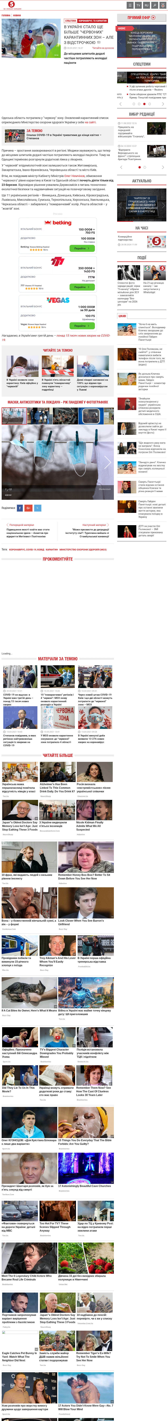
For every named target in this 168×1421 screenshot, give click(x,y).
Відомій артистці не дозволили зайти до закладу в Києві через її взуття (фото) (152, 428)
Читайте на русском (103, 47)
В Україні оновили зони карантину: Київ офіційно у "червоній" (22, 383)
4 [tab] (149, 104)
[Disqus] (58, 610)
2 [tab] (154, 57)
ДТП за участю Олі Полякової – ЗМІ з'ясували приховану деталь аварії (150, 531)
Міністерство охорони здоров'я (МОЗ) (83, 549)
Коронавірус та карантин (93, 20)
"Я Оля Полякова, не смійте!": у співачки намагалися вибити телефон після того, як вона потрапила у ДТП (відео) (151, 357)
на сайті (90, 122)
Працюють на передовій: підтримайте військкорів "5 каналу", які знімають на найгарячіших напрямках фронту (131, 136)
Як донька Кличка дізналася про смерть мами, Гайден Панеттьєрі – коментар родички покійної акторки (151, 381)
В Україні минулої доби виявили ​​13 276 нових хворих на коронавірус (91, 739)
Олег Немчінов (74, 176)
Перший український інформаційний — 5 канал (11, 5)
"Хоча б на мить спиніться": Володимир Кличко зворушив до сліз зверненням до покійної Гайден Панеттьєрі (151, 332)
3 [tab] (144, 104)
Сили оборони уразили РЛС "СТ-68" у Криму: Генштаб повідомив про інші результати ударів (141, 97)
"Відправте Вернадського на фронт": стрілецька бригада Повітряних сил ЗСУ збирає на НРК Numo (129, 157)
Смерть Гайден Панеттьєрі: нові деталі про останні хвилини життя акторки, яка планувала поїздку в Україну (152, 509)
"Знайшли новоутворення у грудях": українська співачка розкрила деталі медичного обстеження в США (149, 406)
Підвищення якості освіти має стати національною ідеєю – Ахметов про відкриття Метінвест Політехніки (28, 533)
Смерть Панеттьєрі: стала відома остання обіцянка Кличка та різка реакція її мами (151, 486)
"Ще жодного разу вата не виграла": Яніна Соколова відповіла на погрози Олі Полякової (152, 447)
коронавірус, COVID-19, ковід (26, 549)
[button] (40, 416)
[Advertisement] (58, 272)
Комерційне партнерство (125, 238)
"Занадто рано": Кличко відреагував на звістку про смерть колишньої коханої (152, 467)
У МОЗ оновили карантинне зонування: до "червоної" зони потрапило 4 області (57, 739)
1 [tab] (129, 57)
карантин (52, 549)
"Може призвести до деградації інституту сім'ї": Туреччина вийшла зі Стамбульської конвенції (87, 533)
